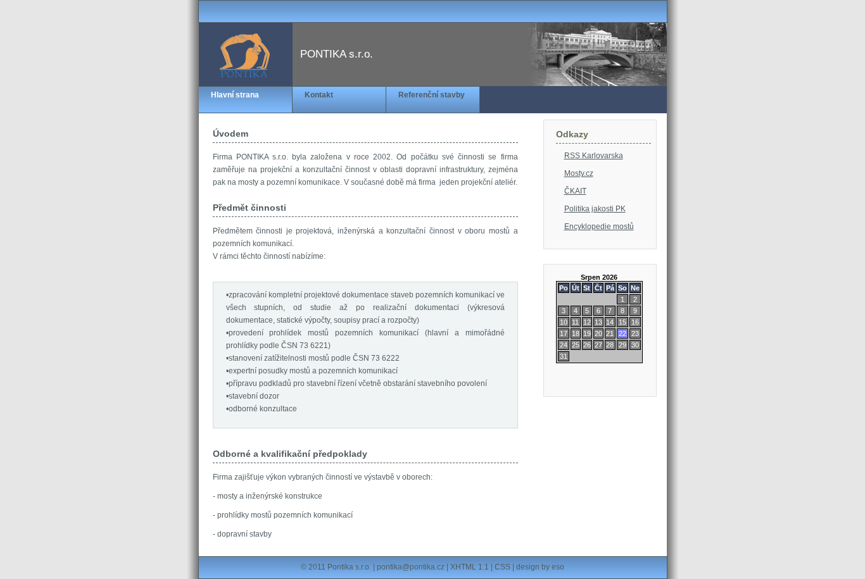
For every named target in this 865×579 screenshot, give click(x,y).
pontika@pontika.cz (411, 567)
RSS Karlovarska (593, 155)
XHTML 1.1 (469, 567)
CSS (502, 567)
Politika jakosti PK (595, 208)
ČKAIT (575, 191)
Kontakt (319, 94)
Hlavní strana (235, 94)
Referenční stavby (431, 94)
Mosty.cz (578, 173)
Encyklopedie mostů (599, 226)
